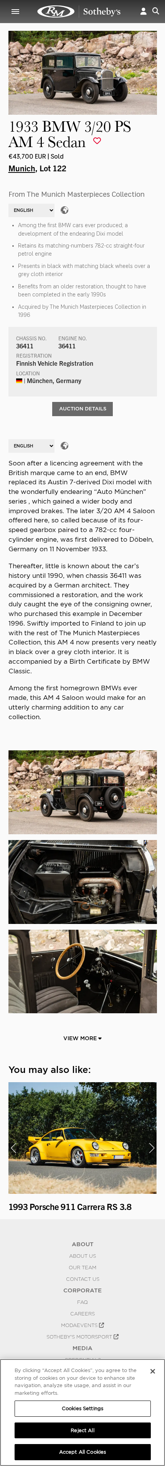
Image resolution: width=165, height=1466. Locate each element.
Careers (82, 1313)
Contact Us (82, 1279)
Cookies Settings (82, 1408)
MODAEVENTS (80, 1325)
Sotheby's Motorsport (80, 1337)
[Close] (152, 1371)
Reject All (82, 1430)
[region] (82, 1412)
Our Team (82, 1267)
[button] (143, 12)
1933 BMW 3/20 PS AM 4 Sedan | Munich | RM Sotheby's (79, 11)
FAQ (82, 1302)
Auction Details (82, 409)
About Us (82, 1256)
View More (80, 1038)
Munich (21, 168)
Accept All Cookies (82, 1452)
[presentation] (13, 1148)
